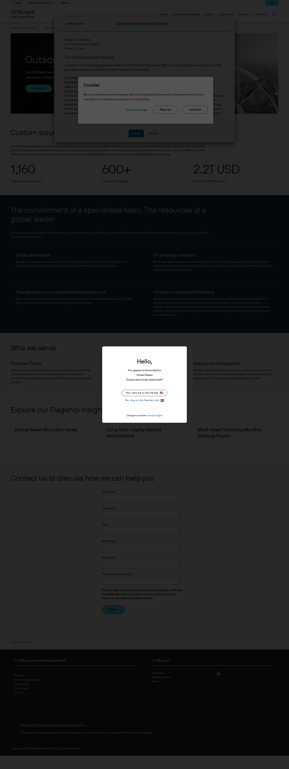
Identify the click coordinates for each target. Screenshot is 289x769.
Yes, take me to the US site (142, 393)
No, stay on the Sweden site (142, 400)
